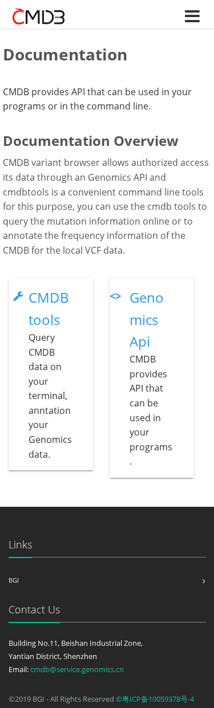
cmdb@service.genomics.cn (77, 669)
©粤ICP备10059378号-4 (155, 699)
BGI (14, 580)
